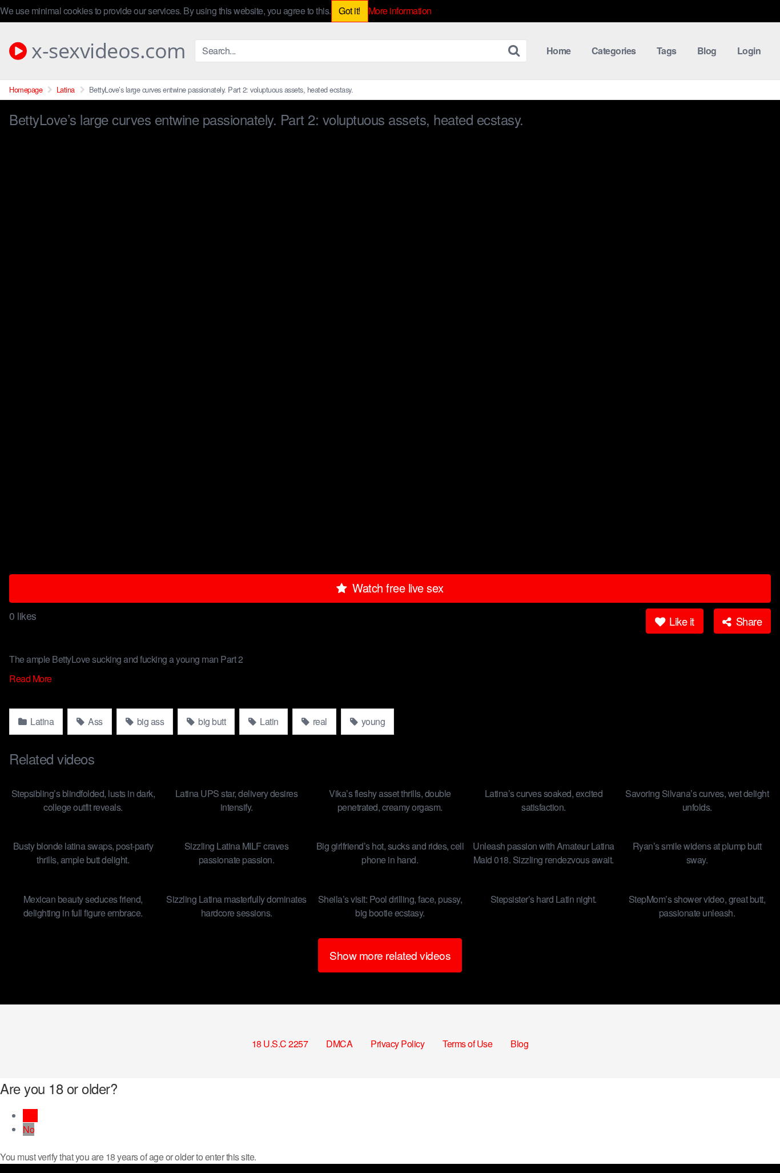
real (319, 721)
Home (558, 50)
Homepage (25, 89)
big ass (149, 721)
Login (749, 50)
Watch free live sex (396, 587)
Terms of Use (467, 1043)
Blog (707, 50)
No (28, 1129)
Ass (94, 721)
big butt (211, 721)
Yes (30, 1115)
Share (747, 621)
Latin (268, 721)
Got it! (349, 10)
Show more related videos (390, 955)
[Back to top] (748, 1136)
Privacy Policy (397, 1043)
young (372, 721)
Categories (614, 50)
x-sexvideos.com (106, 51)
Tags (667, 50)
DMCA (339, 1043)
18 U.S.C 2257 (280, 1043)
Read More (31, 678)
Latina (66, 89)
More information (400, 10)
